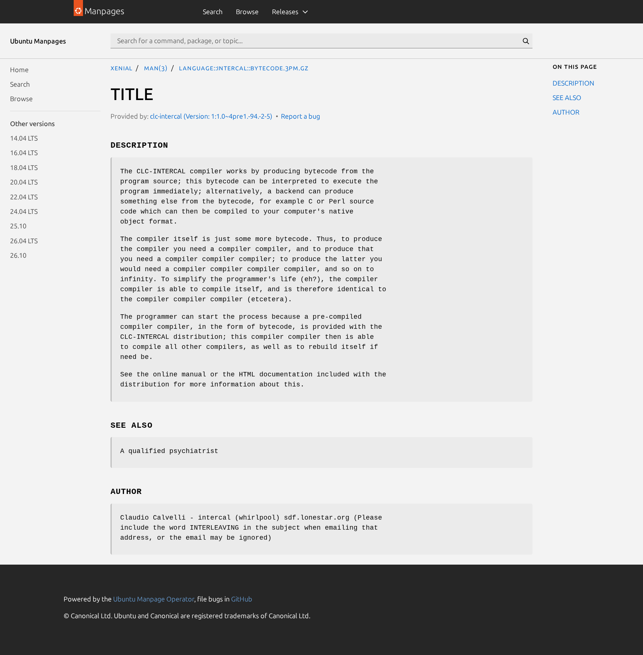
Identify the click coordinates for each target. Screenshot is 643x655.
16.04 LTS (24, 152)
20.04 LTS (24, 182)
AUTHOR (566, 112)
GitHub (241, 599)
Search (213, 11)
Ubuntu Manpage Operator (153, 599)
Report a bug (300, 116)
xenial (121, 67)
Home (19, 69)
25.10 (18, 225)
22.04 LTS (24, 196)
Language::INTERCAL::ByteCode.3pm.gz (243, 67)
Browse (247, 11)
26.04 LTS (24, 240)
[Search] (525, 41)
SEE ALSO (567, 97)
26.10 (18, 255)
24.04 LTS (24, 211)
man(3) (156, 67)
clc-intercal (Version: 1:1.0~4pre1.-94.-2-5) (211, 116)
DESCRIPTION (573, 82)
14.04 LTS (24, 138)
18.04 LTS (24, 167)
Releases (285, 11)
